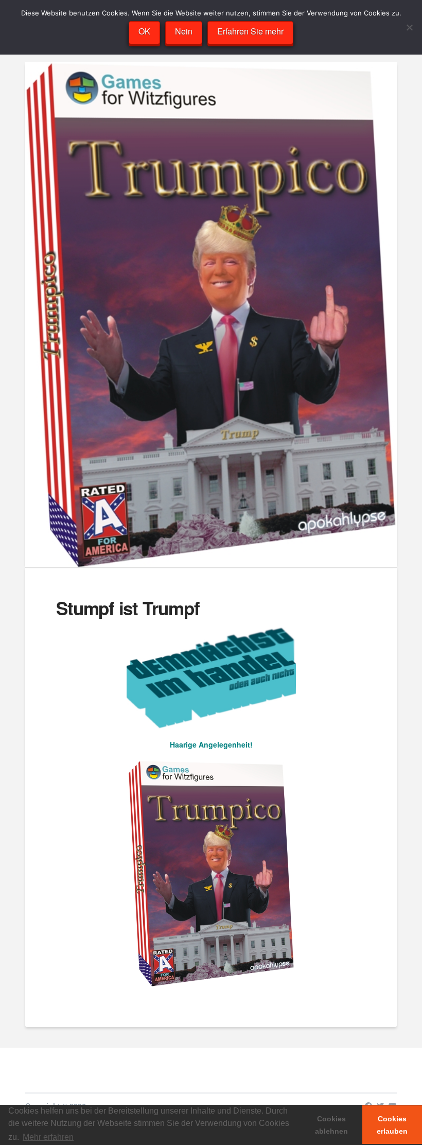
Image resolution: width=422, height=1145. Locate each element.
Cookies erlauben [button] (392, 1125)
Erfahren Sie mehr (250, 31)
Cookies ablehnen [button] (331, 1125)
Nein (183, 31)
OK (144, 31)
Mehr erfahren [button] (48, 1137)
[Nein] (409, 27)
